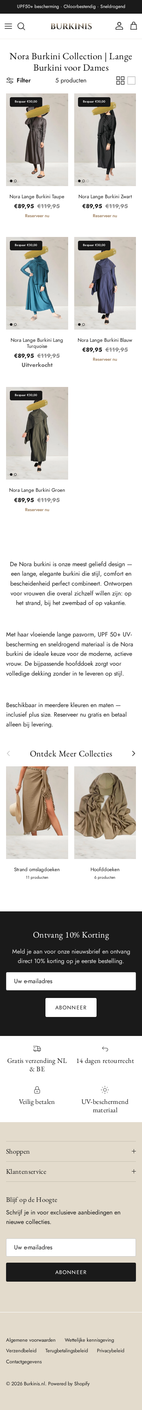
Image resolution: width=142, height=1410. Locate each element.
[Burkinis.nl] (71, 26)
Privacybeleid (110, 1350)
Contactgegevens (24, 1361)
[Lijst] (131, 80)
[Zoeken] (25, 26)
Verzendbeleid (21, 1350)
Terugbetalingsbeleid (66, 1350)
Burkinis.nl (34, 1383)
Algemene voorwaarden (31, 1340)
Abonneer (71, 1007)
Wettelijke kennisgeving (89, 1340)
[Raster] (120, 80)
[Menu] (8, 26)
